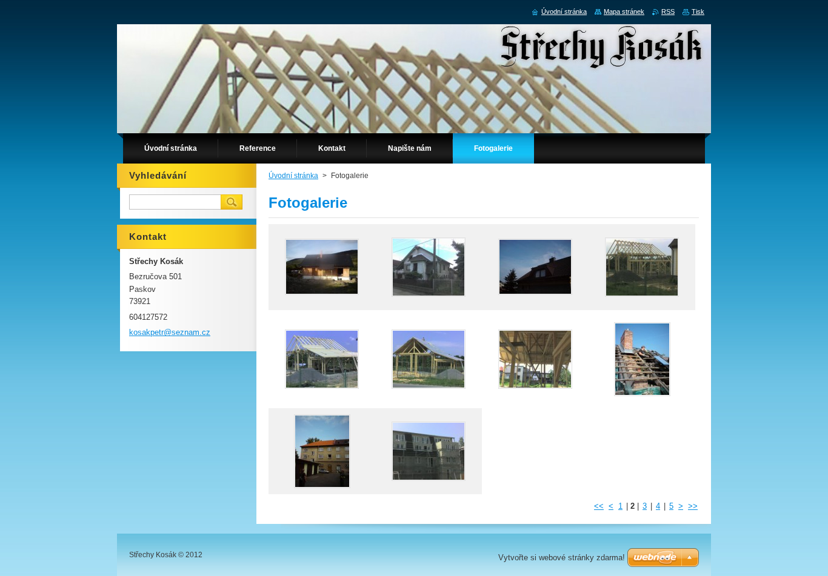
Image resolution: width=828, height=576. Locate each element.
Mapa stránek (624, 11)
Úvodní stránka (293, 175)
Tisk (698, 11)
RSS (668, 11)
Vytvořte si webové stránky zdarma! (561, 557)
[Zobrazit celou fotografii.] (322, 267)
